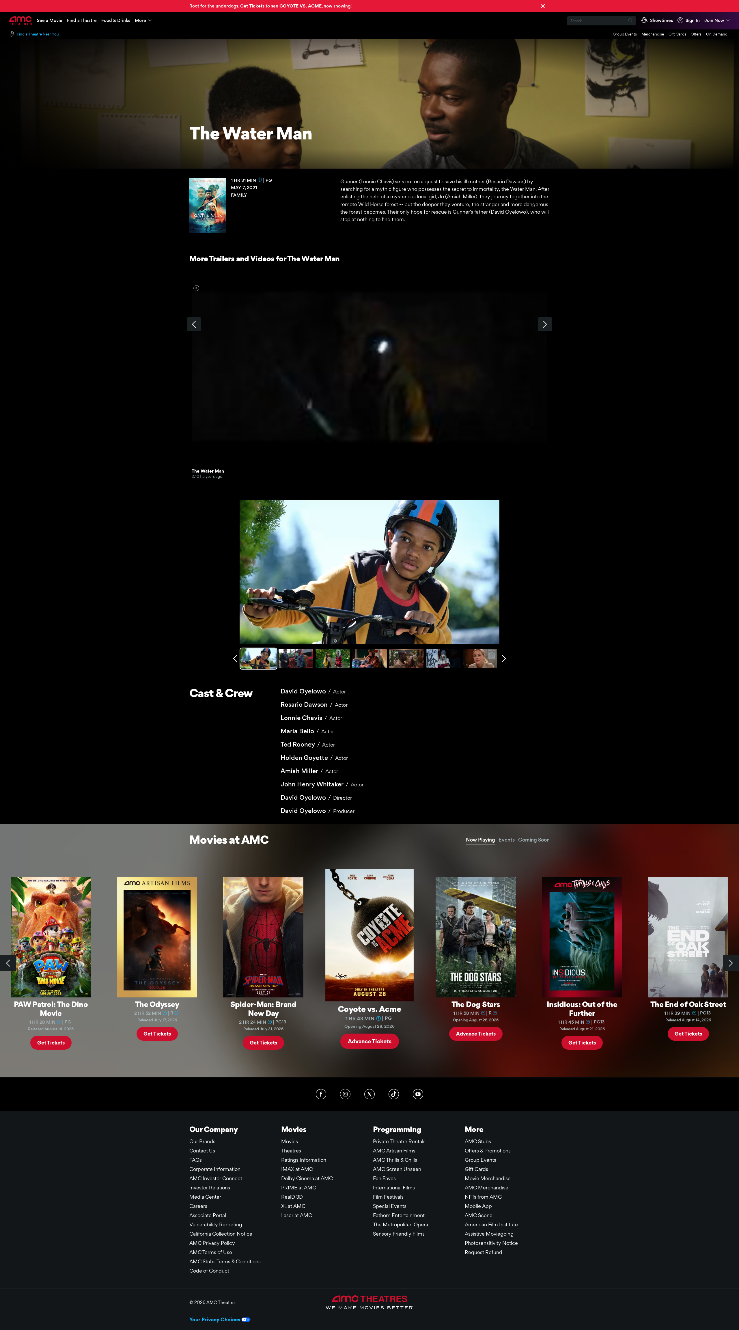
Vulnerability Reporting (215, 1224)
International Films (394, 1187)
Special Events (389, 1206)
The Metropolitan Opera (400, 1224)
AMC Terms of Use (210, 1252)
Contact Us (202, 1151)
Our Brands (202, 1141)
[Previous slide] (8, 963)
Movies (289, 1141)
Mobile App (478, 1206)
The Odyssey (157, 1004)
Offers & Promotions (488, 1151)
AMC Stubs (478, 1141)
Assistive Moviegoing (489, 1234)
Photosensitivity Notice (491, 1243)
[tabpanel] (369, 963)
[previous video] (194, 324)
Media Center (205, 1197)
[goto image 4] (369, 658)
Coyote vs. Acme (369, 1008)
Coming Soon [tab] (534, 840)
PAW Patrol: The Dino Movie (51, 1008)
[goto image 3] (333, 658)
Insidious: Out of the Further (582, 1008)
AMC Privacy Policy (212, 1243)
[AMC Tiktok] (393, 1094)
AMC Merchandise (486, 1187)
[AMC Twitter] (369, 1094)
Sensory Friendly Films (399, 1234)
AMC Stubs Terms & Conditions (225, 1261)
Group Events (625, 34)
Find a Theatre (82, 20)
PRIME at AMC (298, 1187)
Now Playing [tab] (480, 840)
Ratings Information (303, 1160)
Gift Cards (677, 34)
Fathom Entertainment (399, 1215)
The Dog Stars (475, 1004)
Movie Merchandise (488, 1178)
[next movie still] (504, 658)
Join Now (714, 20)
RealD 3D (292, 1197)
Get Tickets (51, 1042)
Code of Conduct (209, 1271)
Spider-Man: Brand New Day (263, 1008)
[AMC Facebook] (321, 1094)
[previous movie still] (235, 658)
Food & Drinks (115, 20)
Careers (198, 1206)
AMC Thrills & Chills (395, 1160)
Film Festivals (388, 1197)
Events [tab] (507, 840)
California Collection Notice (220, 1234)
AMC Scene (478, 1215)
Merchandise (652, 34)
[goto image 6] (443, 658)
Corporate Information (214, 1169)
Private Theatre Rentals (399, 1141)
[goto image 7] (480, 658)
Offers (696, 34)
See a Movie (49, 20)
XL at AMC (293, 1206)
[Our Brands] (370, 1302)
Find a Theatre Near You (38, 34)
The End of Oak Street (688, 1004)
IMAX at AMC (297, 1169)
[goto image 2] (296, 658)
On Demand (716, 34)
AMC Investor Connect (215, 1178)
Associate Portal (207, 1215)
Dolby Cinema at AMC (307, 1178)
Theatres (291, 1151)
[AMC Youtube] (418, 1094)
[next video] (545, 324)
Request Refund (483, 1252)
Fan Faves (384, 1178)
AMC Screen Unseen (397, 1169)
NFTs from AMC (483, 1197)
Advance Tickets (369, 1041)
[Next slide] (731, 963)
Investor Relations (209, 1187)
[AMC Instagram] (345, 1094)
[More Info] (260, 180)
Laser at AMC (296, 1215)
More (140, 20)
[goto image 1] (259, 658)
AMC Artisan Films (394, 1151)
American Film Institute (491, 1224)
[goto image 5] (406, 658)
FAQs (195, 1160)
